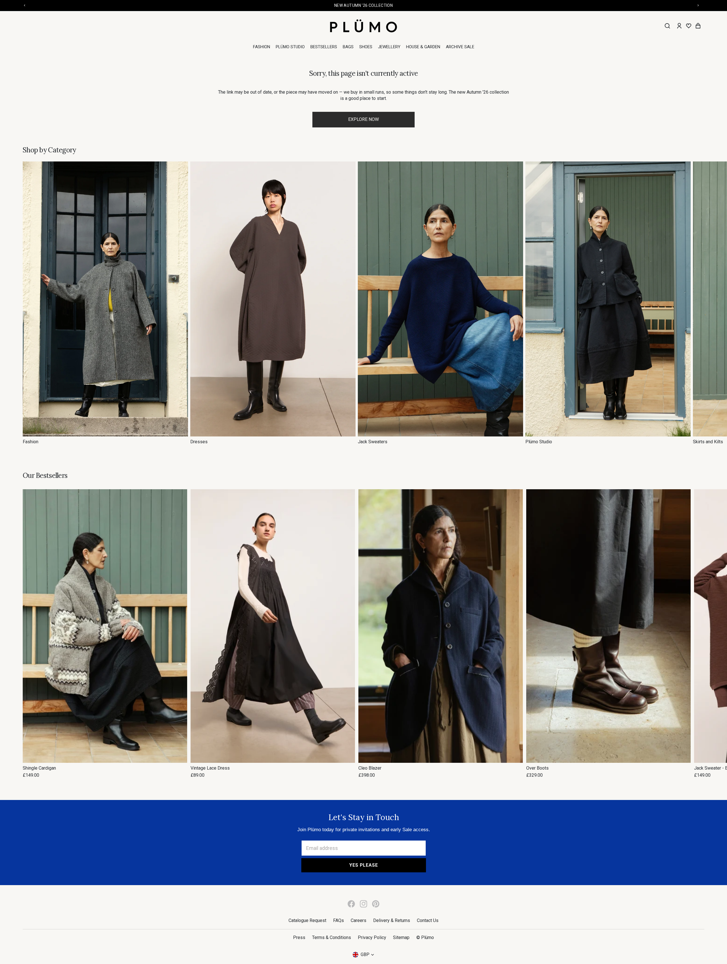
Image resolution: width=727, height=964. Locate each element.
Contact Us (427, 920)
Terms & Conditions (331, 937)
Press (299, 937)
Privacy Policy (372, 937)
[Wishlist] (689, 26)
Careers (358, 920)
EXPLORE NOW (363, 119)
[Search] (667, 26)
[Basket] (698, 26)
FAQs (338, 920)
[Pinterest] (375, 903)
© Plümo (425, 937)
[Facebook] (351, 903)
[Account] (679, 26)
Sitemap (401, 937)
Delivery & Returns (391, 920)
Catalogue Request (307, 920)
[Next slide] (698, 303)
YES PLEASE (363, 865)
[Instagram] (363, 903)
